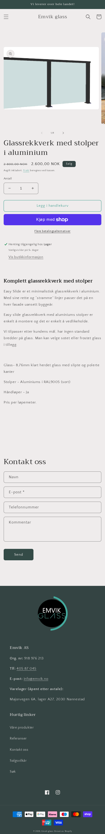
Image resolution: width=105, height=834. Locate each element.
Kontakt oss (19, 750)
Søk (13, 772)
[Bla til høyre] (63, 133)
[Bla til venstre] (41, 133)
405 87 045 (26, 668)
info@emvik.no (36, 679)
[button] (6, 16)
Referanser (18, 738)
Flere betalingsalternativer (52, 231)
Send (18, 555)
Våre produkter (22, 728)
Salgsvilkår (18, 761)
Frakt (26, 170)
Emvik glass (47, 831)
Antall (8, 178)
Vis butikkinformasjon (26, 257)
